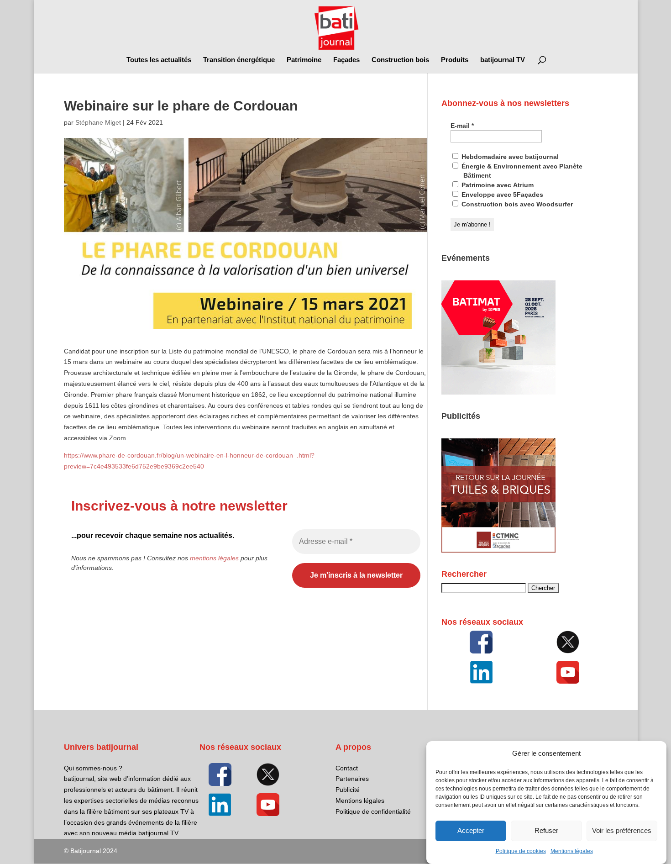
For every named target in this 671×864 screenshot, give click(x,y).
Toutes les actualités (158, 60)
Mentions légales (571, 851)
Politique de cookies (521, 851)
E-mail (462, 125)
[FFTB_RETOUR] (498, 550)
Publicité (348, 789)
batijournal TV (502, 60)
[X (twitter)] (567, 642)
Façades (346, 60)
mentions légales (214, 558)
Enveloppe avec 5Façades (501, 194)
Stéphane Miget (98, 122)
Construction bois (400, 60)
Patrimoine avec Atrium (497, 185)
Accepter (470, 831)
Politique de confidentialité (373, 811)
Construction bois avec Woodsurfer (516, 204)
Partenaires (352, 778)
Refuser (546, 831)
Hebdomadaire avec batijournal (509, 156)
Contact (347, 768)
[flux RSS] (480, 642)
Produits (454, 60)
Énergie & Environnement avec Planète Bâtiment (521, 171)
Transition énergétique (239, 60)
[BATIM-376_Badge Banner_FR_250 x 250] (498, 392)
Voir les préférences (621, 831)
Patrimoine (304, 60)
